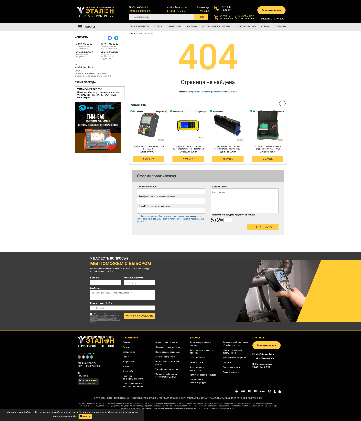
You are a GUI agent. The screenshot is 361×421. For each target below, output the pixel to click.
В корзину (148, 159)
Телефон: (157, 196)
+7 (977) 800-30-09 (265, 358)
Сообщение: (96, 288)
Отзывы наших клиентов (167, 342)
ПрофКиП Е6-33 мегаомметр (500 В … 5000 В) (148, 147)
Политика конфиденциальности (133, 377)
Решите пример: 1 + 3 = (101, 303)
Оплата (157, 26)
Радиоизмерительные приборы (200, 343)
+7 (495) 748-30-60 (84, 52)
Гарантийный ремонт (165, 357)
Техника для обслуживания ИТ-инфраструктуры (235, 343)
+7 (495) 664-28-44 (109, 52)
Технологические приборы (235, 357)
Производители (138, 26)
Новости (127, 357)
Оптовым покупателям (216, 26)
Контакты (280, 26)
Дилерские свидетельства (167, 347)
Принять (85, 416)
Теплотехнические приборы (203, 375)
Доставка (191, 26)
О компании (174, 26)
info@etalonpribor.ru (140, 10)
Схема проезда (87, 82)
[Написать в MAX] (110, 38)
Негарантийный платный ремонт (167, 363)
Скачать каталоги (245, 26)
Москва (204, 11)
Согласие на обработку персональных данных (166, 375)
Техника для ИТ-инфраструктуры (198, 381)
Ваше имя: (95, 278)
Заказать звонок (271, 10)
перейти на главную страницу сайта (207, 91)
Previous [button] (280, 103)
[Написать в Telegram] (116, 38)
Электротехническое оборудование (232, 351)
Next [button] (284, 103)
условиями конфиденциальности (152, 219)
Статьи (126, 347)
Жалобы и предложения (166, 369)
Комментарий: (219, 186)
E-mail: (154, 206)
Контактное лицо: (149, 186)
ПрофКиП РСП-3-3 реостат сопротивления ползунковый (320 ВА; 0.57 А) (228, 148)
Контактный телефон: (134, 278)
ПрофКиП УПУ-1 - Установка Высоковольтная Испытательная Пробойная (188, 148)
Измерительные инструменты (197, 368)
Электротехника (197, 357)
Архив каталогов (231, 372)
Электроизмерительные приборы (201, 351)
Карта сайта (128, 371)
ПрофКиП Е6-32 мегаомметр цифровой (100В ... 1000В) (268, 147)
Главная (132, 33)
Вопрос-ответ (129, 361)
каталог (233, 91)
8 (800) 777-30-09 (176, 10)
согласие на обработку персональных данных (168, 216)
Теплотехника (196, 362)
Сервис (265, 26)
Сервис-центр (129, 352)
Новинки (227, 362)
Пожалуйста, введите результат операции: (233, 214)
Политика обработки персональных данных (133, 385)
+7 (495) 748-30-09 (109, 44)
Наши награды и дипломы (167, 352)
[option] (148, 137)
